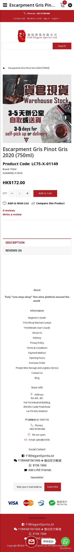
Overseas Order (37, 362)
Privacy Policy (37, 342)
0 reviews (9, 210)
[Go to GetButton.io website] (65, 548)
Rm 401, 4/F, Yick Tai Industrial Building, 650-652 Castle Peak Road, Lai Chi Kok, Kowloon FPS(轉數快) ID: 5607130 (37, 409)
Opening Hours (37, 357)
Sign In (46, 18)
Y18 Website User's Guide (37, 327)
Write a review (12, 214)
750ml (13, 169)
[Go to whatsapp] (65, 541)
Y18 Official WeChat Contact (37, 322)
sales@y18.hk (43, 439)
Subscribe (52, 486)
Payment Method (37, 352)
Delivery (37, 337)
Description (15, 243)
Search (62, 46)
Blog (37, 377)
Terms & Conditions (37, 347)
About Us (37, 332)
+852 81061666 (43, 13)
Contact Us (37, 372)
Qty (5, 193)
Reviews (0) (14, 250)
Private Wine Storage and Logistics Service (37, 367)
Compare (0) (19, 18)
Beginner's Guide (37, 317)
